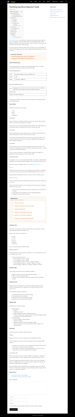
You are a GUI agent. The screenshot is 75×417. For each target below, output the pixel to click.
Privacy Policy (55, 1)
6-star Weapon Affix (17, 37)
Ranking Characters (16, 28)
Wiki (44, 1)
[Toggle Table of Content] (21, 12)
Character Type (13, 30)
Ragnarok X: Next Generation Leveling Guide (23, 215)
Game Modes (13, 17)
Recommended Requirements (17, 16)
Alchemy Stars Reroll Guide (20, 209)
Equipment (13, 34)
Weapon (14, 35)
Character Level (14, 31)
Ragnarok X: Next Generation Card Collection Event (23, 58)
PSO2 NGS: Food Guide (19, 202)
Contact (61, 1)
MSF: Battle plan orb (54, 15)
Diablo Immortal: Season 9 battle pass (57, 17)
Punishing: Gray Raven (14, 40)
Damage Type (13, 33)
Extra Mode (15, 20)
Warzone (16, 24)
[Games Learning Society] (11, 1)
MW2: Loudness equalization (56, 9)
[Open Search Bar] (66, 1)
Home (31, 1)
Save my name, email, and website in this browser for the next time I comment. (26, 406)
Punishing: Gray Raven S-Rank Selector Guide (21, 376)
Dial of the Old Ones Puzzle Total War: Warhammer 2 (23, 56)
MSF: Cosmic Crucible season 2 (56, 11)
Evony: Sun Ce (53, 13)
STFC (40, 1)
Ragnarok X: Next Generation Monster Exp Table (24, 218)
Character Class (13, 27)
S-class (13, 239)
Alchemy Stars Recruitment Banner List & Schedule (24, 206)
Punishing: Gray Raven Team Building (20, 375)
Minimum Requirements (17, 14)
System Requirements (15, 13)
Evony (35, 1)
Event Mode (15, 21)
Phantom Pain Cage (17, 25)
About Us (48, 1)
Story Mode (15, 19)
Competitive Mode (16, 23)
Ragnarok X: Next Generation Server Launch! (23, 212)
